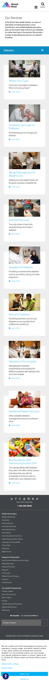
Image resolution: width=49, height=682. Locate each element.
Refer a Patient (6, 597)
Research (5, 570)
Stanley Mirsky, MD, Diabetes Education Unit (22, 461)
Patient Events (6, 552)
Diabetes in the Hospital (22, 361)
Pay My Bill (5, 520)
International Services (9, 526)
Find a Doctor (6, 533)
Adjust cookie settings (10, 664)
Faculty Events (7, 582)
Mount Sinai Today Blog (24, 502)
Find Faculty (6, 573)
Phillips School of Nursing (10, 576)
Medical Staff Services (9, 607)
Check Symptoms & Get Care (12, 536)
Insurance (5, 579)
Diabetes (9, 50)
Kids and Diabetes (19, 314)
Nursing (4, 601)
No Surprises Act (7, 523)
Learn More (15, 92)
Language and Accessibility (11, 542)
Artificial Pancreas (19, 220)
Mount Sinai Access (8, 529)
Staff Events (6, 610)
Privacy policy (7, 668)
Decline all (24, 679)
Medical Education (8, 563)
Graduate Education (8, 567)
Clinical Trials (6, 545)
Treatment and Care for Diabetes (22, 126)
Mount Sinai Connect (9, 594)
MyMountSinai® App (8, 517)
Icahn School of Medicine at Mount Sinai (15, 560)
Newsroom (5, 548)
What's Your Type (19, 81)
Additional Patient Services (24, 411)
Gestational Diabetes (21, 267)
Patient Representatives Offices (12, 539)
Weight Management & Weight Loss (22, 174)
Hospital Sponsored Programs (12, 604)
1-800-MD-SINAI (24, 506)
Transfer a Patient (7, 591)
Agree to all (24, 674)
